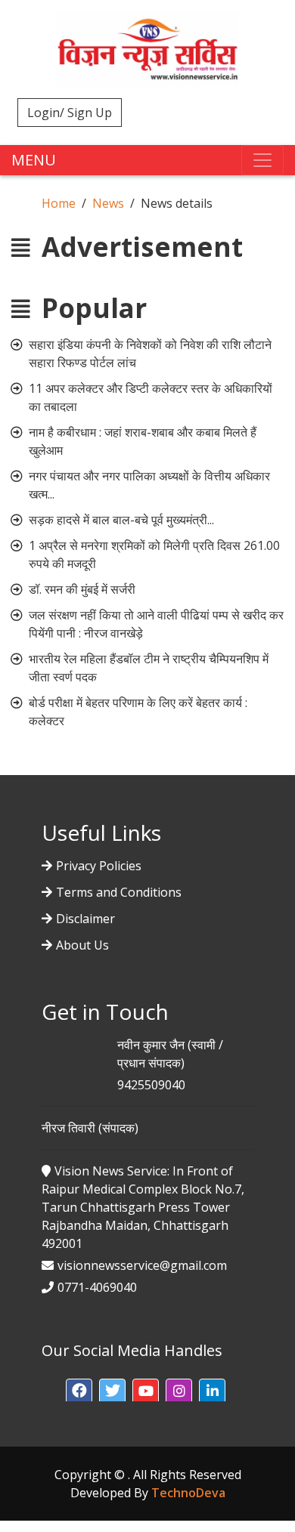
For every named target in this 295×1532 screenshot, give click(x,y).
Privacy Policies (98, 865)
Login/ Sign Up (69, 112)
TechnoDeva (188, 1492)
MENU (33, 160)
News (108, 203)
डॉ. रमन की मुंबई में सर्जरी (82, 589)
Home (59, 203)
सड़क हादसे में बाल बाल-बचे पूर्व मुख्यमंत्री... (121, 519)
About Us (82, 945)
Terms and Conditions (119, 892)
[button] (79, 1392)
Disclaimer (85, 918)
